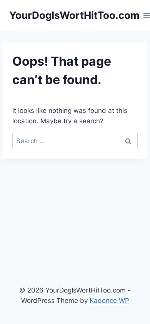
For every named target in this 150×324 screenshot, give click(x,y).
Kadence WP (109, 300)
